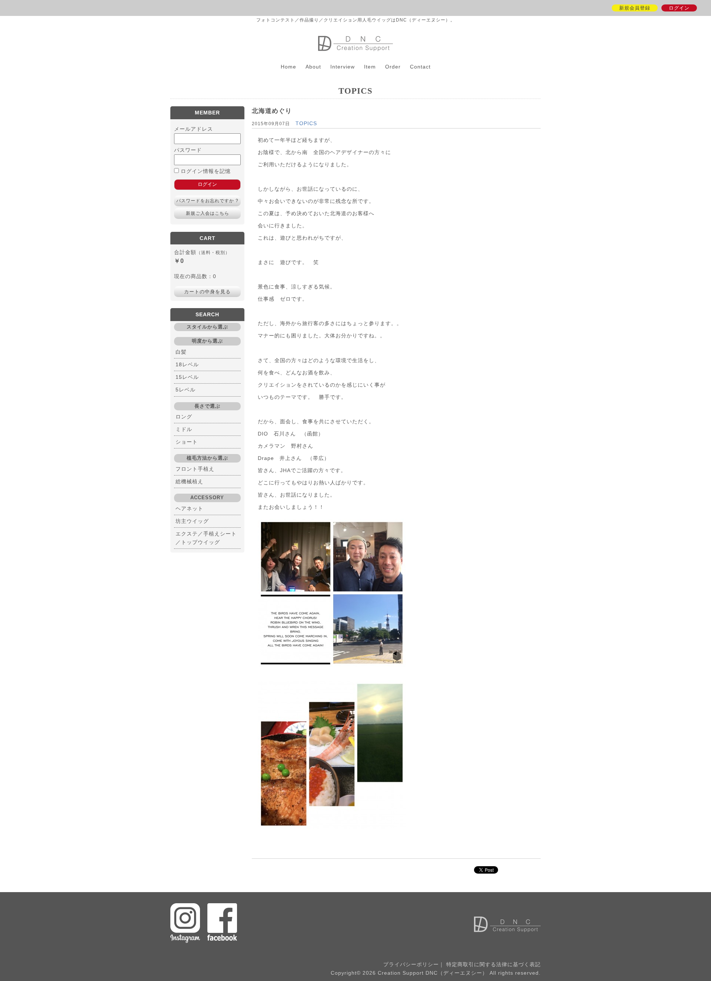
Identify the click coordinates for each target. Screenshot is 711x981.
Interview (342, 67)
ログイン (679, 8)
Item (370, 67)
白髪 (181, 352)
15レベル (187, 377)
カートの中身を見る (207, 291)
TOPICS (306, 123)
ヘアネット (189, 508)
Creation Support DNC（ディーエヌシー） (355, 43)
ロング (184, 417)
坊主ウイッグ (192, 521)
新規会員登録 (634, 8)
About (313, 67)
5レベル (186, 390)
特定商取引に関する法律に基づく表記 (493, 964)
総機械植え (189, 481)
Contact (420, 67)
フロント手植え (195, 469)
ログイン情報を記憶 (205, 171)
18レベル (187, 364)
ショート (187, 442)
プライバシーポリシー (411, 964)
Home (288, 67)
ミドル (184, 429)
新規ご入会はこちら (207, 213)
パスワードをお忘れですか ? (207, 200)
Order (393, 67)
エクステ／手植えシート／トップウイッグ (206, 538)
